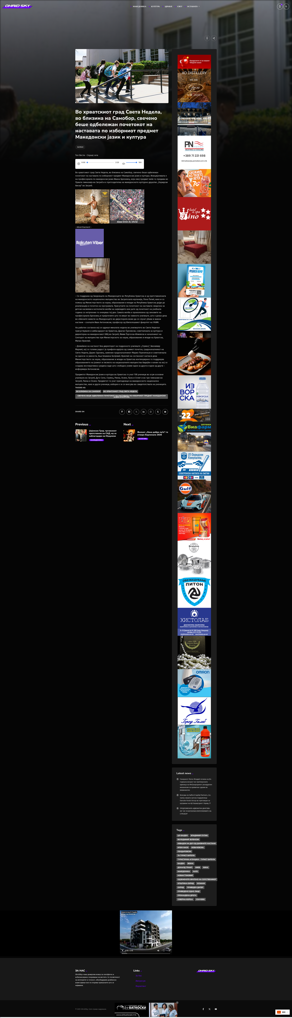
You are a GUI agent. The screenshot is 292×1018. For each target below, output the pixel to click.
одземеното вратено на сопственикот (197, 879)
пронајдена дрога (187, 895)
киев (197, 867)
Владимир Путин (199, 835)
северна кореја (185, 899)
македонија (184, 871)
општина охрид (186, 883)
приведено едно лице (189, 891)
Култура (143, 439)
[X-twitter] (209, 1009)
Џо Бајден (183, 835)
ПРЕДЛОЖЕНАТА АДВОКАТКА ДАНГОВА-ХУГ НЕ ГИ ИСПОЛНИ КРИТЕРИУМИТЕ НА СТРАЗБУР (195, 811)
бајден (181, 863)
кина (205, 867)
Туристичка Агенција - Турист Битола (196, 859)
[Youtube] (216, 1009)
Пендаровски (184, 851)
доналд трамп (185, 867)
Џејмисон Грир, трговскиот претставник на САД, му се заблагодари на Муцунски (103, 433)
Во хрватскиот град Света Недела (120, 391)
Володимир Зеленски (188, 839)
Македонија (96, 440)
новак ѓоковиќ (185, 875)
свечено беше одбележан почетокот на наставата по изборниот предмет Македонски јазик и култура (121, 396)
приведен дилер (195, 887)
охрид (181, 887)
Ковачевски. (198, 847)
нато (195, 871)
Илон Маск (183, 847)
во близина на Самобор (88, 391)
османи (201, 883)
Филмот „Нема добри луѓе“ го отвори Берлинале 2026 (152, 433)
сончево (200, 899)
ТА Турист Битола (186, 855)
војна (190, 863)
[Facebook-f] (203, 1009)
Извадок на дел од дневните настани (197, 843)
